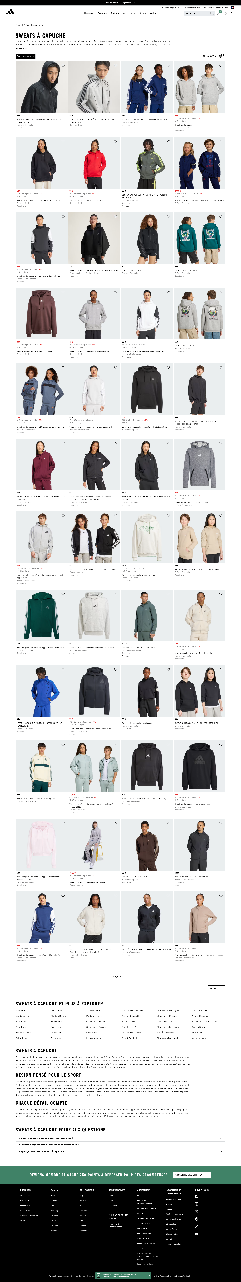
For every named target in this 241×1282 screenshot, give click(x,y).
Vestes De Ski (128, 1022)
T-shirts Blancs (94, 1010)
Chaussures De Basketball (205, 1022)
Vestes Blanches (200, 1016)
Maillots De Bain (59, 1016)
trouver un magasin (169, 8)
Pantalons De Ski (130, 1027)
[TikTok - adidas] (207, 1227)
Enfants (115, 13)
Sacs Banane (22, 1022)
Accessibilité (165, 1276)
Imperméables (93, 1038)
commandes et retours (192, 8)
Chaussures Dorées (96, 1027)
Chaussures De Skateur (168, 1016)
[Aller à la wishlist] (225, 13)
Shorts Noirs (198, 1027)
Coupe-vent (56, 1033)
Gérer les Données (78, 1276)
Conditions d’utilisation (182, 1276)
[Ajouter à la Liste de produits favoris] (63, 66)
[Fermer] (98, 1275)
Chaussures (129, 13)
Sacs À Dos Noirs (165, 1033)
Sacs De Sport (58, 1010)
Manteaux (20, 1010)
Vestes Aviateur (23, 1033)
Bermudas (56, 1038)
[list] (108, 56)
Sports (142, 13)
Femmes (102, 13)
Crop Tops (21, 1027)
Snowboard (56, 1022)
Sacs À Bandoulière (131, 1038)
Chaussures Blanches (132, 1010)
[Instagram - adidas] (207, 1204)
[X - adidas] (207, 1212)
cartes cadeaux (208, 8)
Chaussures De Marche (168, 1027)
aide (179, 8)
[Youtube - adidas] (207, 1234)
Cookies (90, 1276)
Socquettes (91, 1033)
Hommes (88, 13)
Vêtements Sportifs (131, 1016)
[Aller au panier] (232, 13)
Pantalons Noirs (94, 1016)
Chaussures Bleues (95, 1022)
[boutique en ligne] (10, 12)
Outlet (153, 13)
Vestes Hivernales (165, 1022)
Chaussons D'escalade (168, 1038)
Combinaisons (22, 1016)
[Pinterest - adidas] (207, 1219)
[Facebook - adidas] (207, 1197)
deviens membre (222, 8)
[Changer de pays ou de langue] (232, 8)
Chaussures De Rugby (168, 1010)
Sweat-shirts (57, 1027)
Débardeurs (21, 1038)
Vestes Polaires (199, 1010)
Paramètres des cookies (59, 1276)
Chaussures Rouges (131, 1033)
